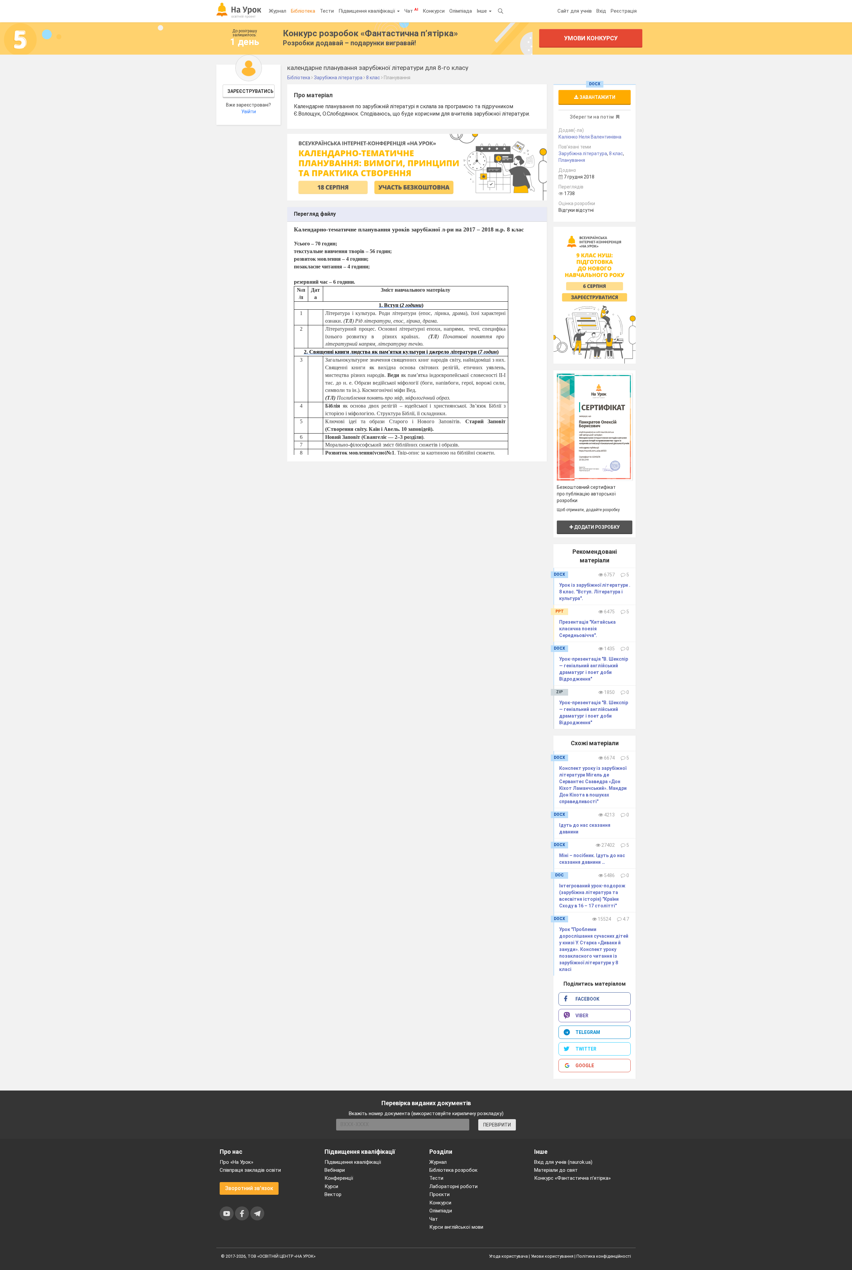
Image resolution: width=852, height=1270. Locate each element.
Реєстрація (624, 11)
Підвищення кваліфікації (367, 11)
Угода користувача (508, 1256)
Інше (482, 11)
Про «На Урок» (236, 1162)
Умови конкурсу (591, 38)
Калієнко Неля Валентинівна (589, 137)
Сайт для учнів (574, 11)
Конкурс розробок (370, 33)
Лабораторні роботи (453, 1186)
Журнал (277, 11)
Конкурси (434, 11)
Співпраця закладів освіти (250, 1170)
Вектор (332, 1194)
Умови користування (552, 1256)
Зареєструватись (250, 91)
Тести (327, 11)
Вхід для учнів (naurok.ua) (563, 1162)
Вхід (601, 11)
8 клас (616, 153)
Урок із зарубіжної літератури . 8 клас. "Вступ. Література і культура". (594, 591)
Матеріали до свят (556, 1170)
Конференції (338, 1178)
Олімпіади (440, 1211)
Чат (411, 10)
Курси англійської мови (456, 1227)
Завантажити (596, 97)
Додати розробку (596, 527)
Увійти (248, 111)
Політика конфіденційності (603, 1256)
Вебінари (334, 1170)
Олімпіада (460, 11)
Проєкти (439, 1194)
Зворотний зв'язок (249, 1188)
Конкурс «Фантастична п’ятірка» (572, 1178)
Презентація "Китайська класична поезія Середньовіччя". (587, 628)
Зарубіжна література (582, 153)
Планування (571, 160)
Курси (331, 1186)
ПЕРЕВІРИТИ (497, 1124)
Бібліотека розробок (453, 1170)
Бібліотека (303, 11)
